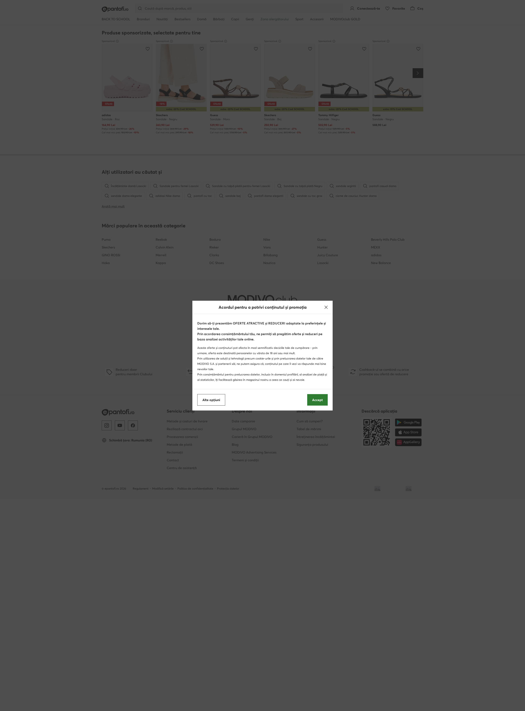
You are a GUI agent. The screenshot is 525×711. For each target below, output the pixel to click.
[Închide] (326, 307)
